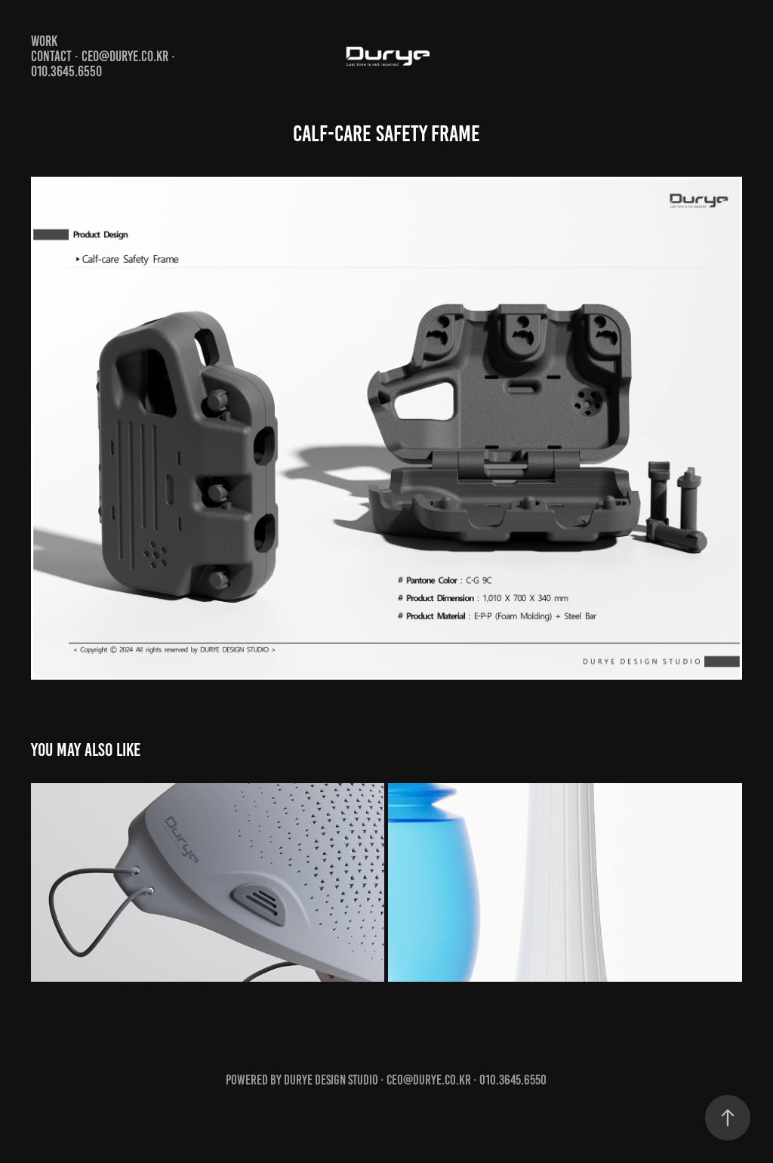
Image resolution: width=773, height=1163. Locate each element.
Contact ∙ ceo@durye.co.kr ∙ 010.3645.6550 (103, 63)
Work (44, 41)
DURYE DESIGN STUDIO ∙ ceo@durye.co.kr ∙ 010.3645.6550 (415, 1079)
